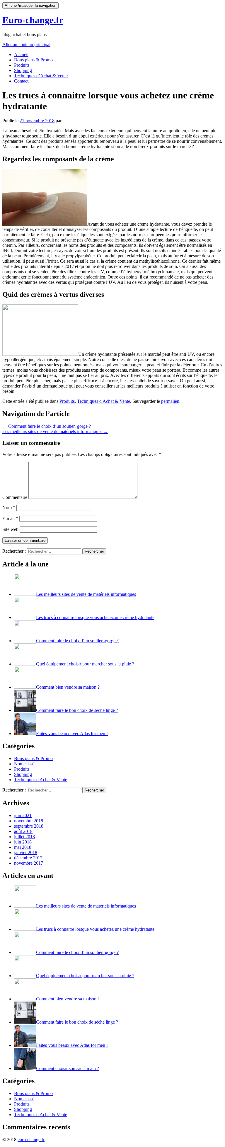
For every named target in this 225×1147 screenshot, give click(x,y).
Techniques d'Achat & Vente (103, 401)
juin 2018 (23, 841)
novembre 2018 (28, 820)
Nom (8, 507)
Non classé (24, 763)
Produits (21, 65)
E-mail (10, 518)
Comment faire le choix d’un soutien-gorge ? (46, 426)
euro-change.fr (31, 1139)
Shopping (23, 70)
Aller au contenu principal (26, 44)
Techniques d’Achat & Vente (41, 75)
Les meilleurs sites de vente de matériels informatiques (55, 431)
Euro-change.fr (32, 20)
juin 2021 (23, 815)
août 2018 (23, 831)
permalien (170, 401)
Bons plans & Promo (33, 59)
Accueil (21, 54)
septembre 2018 (28, 826)
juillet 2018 (24, 836)
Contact (21, 80)
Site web (10, 529)
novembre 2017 (28, 863)
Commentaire (14, 497)
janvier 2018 (25, 852)
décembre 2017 (28, 857)
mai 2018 (22, 847)
